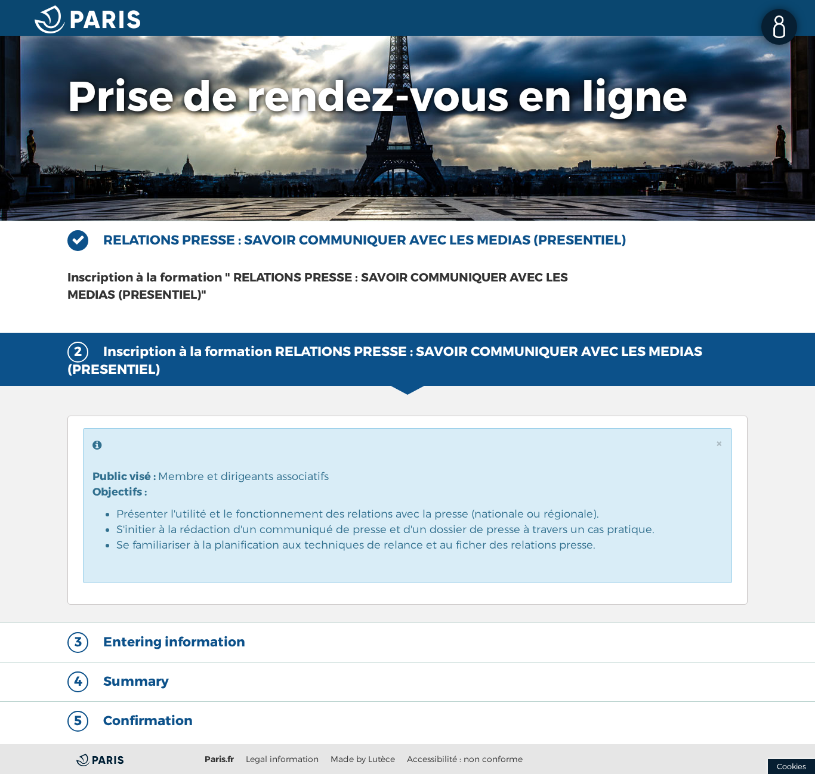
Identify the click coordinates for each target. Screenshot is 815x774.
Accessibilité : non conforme (465, 759)
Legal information (282, 759)
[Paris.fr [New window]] (126, 759)
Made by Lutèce (363, 759)
